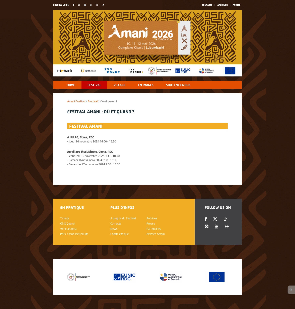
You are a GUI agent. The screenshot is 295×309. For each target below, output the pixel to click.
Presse (236, 4)
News (114, 229)
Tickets (64, 218)
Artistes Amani (155, 234)
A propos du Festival (123, 218)
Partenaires (153, 229)
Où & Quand (67, 223)
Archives (222, 4)
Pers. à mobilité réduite (74, 234)
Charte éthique (119, 234)
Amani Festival (76, 101)
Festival (93, 101)
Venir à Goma (68, 229)
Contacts (207, 4)
